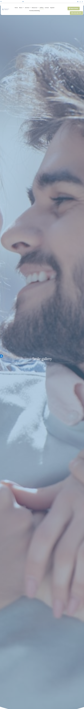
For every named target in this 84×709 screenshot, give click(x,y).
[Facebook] (78, 2)
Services (27, 7)
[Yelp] (80, 2)
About (20, 7)
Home (16, 7)
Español (52, 7)
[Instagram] (82, 2)
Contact (47, 7)
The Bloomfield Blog (34, 10)
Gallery (41, 7)
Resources (34, 7)
